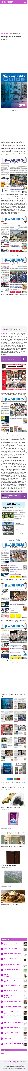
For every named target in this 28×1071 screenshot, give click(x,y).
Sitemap (4, 1061)
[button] (25, 2)
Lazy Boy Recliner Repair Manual (12, 964)
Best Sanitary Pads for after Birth (9, 827)
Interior (3, 42)
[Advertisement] (14, 19)
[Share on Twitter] (8, 779)
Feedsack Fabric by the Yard (10, 948)
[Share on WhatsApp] (15, 779)
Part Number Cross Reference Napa (12, 1027)
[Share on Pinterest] (18, 779)
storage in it (6, 784)
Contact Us (9, 1061)
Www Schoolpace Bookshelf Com (12, 1017)
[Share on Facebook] (11, 779)
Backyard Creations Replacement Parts (13, 1043)
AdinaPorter (7, 1)
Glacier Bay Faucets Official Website (12, 953)
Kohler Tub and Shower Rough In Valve (10, 807)
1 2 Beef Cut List (7, 1038)
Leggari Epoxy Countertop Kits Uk (12, 985)
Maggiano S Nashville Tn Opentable (9, 904)
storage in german (14, 782)
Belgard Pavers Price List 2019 (11, 1033)
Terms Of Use (19, 1061)
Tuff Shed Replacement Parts (11, 990)
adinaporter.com (4, 333)
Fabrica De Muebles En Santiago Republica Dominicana (14, 885)
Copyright (14, 1061)
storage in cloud (6, 782)
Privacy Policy (15, 1062)
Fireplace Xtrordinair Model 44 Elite (12, 1001)
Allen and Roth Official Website (8, 865)
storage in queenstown (14, 784)
